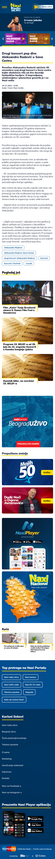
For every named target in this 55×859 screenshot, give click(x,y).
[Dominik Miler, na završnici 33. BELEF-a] (27, 367)
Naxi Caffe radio (11, 684)
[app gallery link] (35, 831)
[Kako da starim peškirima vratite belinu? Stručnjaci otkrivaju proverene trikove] (40, 639)
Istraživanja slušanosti (12, 765)
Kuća (5, 629)
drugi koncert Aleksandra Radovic (19, 258)
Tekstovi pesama (11, 692)
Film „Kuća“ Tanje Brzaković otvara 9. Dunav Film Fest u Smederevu (19, 310)
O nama (5, 752)
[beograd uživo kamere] (27, 422)
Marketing (7, 758)
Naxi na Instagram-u (12, 792)
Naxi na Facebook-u (11, 786)
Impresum (6, 771)
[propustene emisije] (27, 472)
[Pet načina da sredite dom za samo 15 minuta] (14, 639)
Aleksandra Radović (13, 247)
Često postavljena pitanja (14, 738)
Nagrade (29, 692)
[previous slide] (3, 39)
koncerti (44, 258)
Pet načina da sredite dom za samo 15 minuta (14, 647)
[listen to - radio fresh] (16, 38)
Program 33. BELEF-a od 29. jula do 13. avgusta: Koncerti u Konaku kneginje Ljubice (19, 347)
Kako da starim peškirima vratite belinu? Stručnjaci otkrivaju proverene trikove (40, 648)
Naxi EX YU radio (32, 684)
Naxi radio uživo (11, 677)
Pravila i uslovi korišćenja (42, 849)
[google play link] (35, 818)
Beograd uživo (9, 731)
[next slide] (52, 39)
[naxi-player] (27, 544)
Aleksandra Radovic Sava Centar (19, 253)
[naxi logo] (16, 7)
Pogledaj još (11, 272)
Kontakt (5, 778)
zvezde (29, 263)
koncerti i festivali (12, 263)
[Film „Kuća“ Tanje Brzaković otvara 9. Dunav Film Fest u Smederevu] (27, 294)
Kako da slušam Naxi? (14, 699)
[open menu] (4, 7)
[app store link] (35, 824)
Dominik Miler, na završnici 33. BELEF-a (18, 382)
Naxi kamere (30, 677)
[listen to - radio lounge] (39, 38)
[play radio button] (43, 7)
